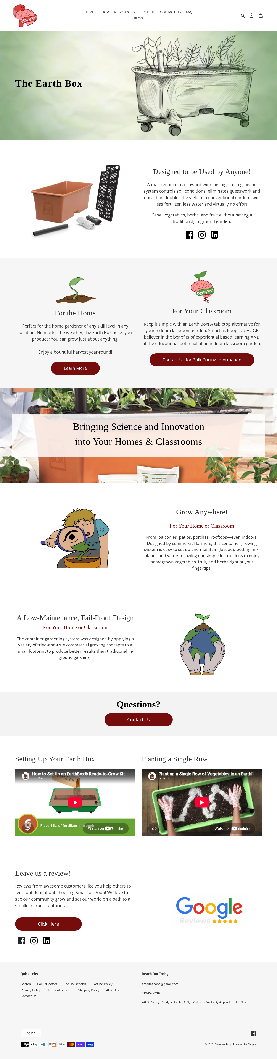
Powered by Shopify (244, 1044)
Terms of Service (59, 990)
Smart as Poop (223, 1044)
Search (26, 984)
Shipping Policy (89, 990)
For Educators (47, 984)
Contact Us (29, 996)
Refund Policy (103, 984)
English (30, 1033)
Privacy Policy (31, 990)
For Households (75, 984)
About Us (112, 990)
